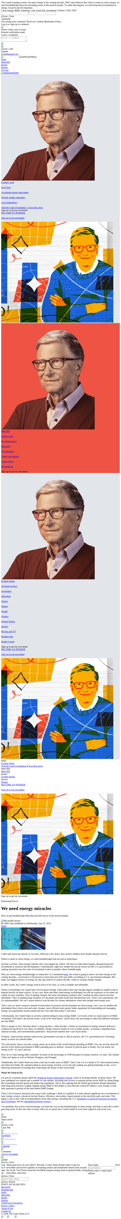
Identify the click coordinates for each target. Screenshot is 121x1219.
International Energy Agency (37, 1101)
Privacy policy (8, 1205)
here (66, 974)
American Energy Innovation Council (54, 1077)
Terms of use (7, 1208)
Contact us (6, 1211)
